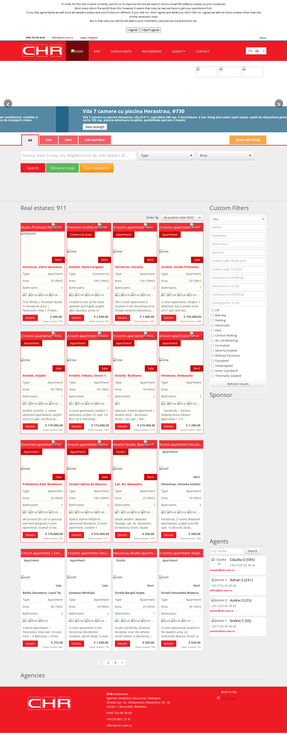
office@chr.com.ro (62, 37)
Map (97, 51)
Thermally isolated (228, 376)
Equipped (222, 361)
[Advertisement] (143, 188)
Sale (49, 140)
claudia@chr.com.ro (222, 570)
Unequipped (224, 366)
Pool (218, 330)
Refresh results (238, 384)
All (30, 140)
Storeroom (222, 325)
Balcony (220, 315)
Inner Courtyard (226, 371)
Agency (177, 51)
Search (33, 167)
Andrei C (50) (240, 620)
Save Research (96, 167)
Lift (217, 310)
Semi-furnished (226, 350)
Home (262, 37)
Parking (220, 320)
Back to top (229, 692)
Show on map (62, 167)
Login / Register (88, 37)
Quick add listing (248, 140)
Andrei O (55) (240, 600)
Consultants (121, 51)
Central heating (226, 335)
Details (30, 318)
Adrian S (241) (241, 579)
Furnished (222, 345)
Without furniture (227, 356)
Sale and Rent (95, 140)
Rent (68, 140)
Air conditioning (226, 340)
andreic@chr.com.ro (222, 631)
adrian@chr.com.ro (221, 611)
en (252, 51)
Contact (202, 51)
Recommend (151, 51)
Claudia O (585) (242, 559)
